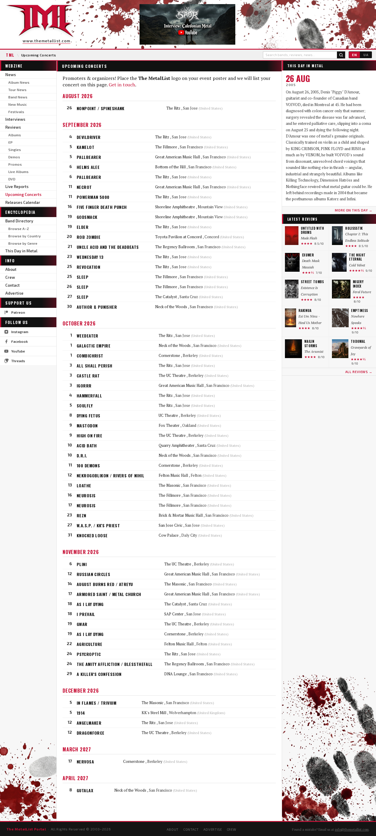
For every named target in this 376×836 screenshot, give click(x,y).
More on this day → (353, 210)
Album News (18, 82)
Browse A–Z (18, 228)
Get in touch (122, 84)
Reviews (13, 127)
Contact (12, 285)
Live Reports (16, 186)
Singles (14, 149)
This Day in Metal (21, 251)
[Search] (341, 54)
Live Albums (18, 171)
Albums (14, 135)
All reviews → (358, 372)
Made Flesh (309, 238)
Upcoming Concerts (23, 194)
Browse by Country (24, 236)
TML (10, 55)
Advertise (14, 293)
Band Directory (19, 221)
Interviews (15, 119)
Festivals (16, 112)
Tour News (17, 90)
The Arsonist (313, 351)
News (10, 74)
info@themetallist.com (352, 829)
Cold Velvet (357, 265)
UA (366, 55)
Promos (15, 164)
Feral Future (362, 292)
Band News (17, 97)
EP (10, 142)
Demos (14, 157)
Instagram (19, 332)
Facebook (19, 341)
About (10, 269)
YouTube (18, 351)
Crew (10, 277)
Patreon (18, 312)
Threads (18, 361)
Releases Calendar (22, 202)
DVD (11, 179)
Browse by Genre (22, 243)
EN (354, 55)
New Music (17, 104)
